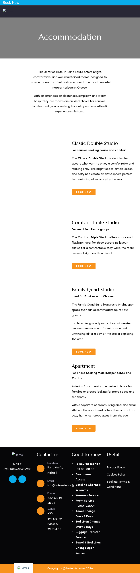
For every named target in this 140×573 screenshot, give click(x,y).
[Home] (8, 11)
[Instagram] (22, 479)
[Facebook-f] (13, 479)
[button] (7, 168)
